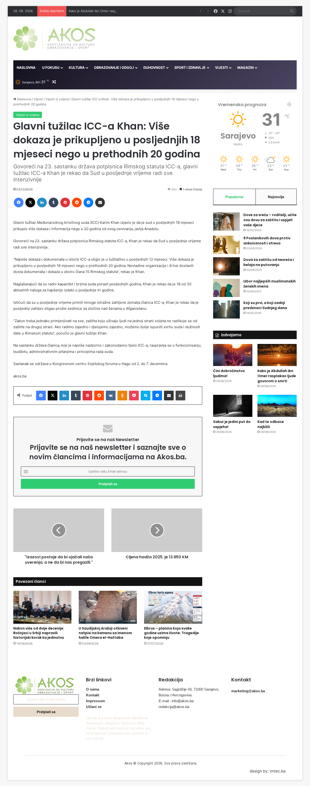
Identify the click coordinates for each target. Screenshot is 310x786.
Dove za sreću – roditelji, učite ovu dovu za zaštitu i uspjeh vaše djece (270, 219)
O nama (92, 689)
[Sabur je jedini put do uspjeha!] (232, 406)
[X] (30, 202)
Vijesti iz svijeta (57, 99)
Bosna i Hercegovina (175, 695)
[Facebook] (18, 202)
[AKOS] (54, 38)
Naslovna (26, 67)
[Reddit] (77, 202)
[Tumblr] (53, 202)
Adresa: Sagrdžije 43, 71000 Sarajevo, (189, 689)
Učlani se (93, 707)
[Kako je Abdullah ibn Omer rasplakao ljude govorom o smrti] (277, 355)
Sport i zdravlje (190, 67)
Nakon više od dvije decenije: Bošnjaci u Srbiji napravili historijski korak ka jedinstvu (38, 633)
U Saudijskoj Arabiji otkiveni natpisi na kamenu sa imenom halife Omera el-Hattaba (105, 633)
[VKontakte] (111, 395)
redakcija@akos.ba (174, 707)
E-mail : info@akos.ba (176, 701)
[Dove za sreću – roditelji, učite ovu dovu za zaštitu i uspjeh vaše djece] (226, 221)
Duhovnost (154, 67)
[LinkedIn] (42, 202)
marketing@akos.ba (248, 691)
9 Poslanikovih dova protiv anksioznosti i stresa (266, 241)
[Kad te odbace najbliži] (277, 406)
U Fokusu (50, 67)
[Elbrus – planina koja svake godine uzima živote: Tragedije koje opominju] (173, 607)
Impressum (95, 701)
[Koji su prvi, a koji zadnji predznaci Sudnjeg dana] (226, 309)
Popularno (234, 197)
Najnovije (276, 197)
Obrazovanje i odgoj (114, 67)
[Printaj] (180, 395)
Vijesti (221, 67)
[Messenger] (88, 202)
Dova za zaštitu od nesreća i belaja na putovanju (268, 262)
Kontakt (92, 695)
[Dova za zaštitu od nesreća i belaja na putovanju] (226, 266)
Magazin (245, 67)
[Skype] (145, 395)
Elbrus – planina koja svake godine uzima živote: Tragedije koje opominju (171, 633)
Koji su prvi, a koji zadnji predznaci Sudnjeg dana (265, 305)
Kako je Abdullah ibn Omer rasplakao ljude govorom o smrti (113, 11)
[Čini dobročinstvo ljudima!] (232, 355)
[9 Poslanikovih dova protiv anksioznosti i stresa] (226, 245)
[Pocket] (134, 395)
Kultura (77, 67)
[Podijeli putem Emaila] (100, 202)
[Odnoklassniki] (122, 395)
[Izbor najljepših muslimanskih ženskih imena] (226, 288)
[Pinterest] (65, 202)
